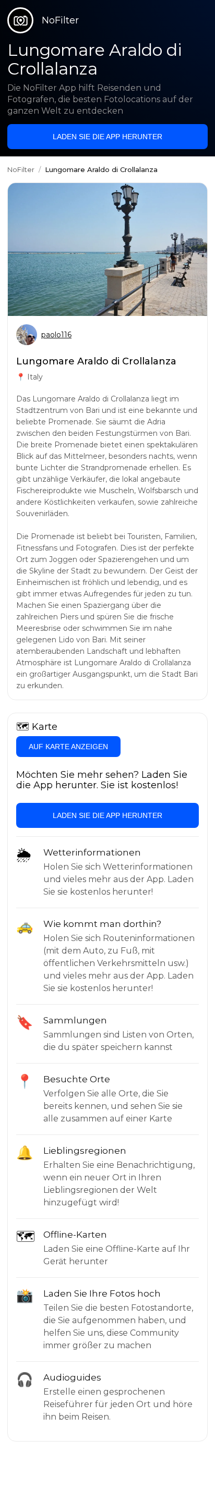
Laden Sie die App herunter (107, 136)
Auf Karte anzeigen (68, 746)
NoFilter (20, 169)
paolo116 (56, 334)
